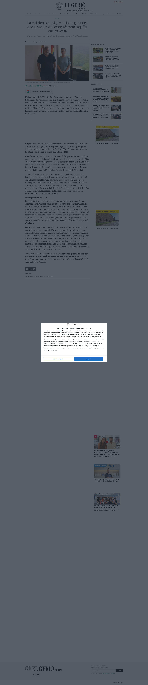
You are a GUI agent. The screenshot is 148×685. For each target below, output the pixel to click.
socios (59, 330)
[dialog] (74, 342)
